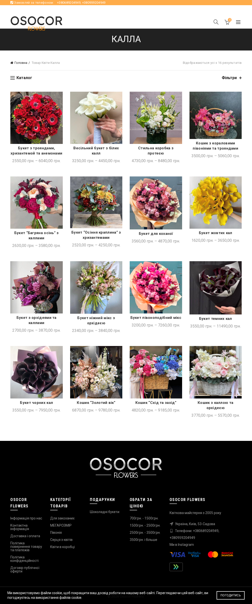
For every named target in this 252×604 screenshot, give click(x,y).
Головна (21, 63)
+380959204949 (94, 2)
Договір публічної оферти (24, 569)
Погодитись (230, 595)
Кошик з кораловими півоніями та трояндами (215, 146)
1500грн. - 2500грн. (145, 525)
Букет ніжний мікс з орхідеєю (96, 320)
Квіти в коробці (62, 547)
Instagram (186, 545)
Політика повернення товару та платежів (26, 546)
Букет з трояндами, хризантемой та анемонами (36, 150)
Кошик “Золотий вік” (96, 402)
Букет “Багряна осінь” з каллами (36, 235)
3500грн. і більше (143, 540)
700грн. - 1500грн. (144, 518)
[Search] (216, 22)
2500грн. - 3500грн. (145, 533)
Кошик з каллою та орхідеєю (215, 405)
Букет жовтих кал (215, 233)
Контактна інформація (19, 527)
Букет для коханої (156, 233)
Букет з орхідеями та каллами (36, 320)
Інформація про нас (26, 518)
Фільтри (229, 77)
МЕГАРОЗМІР (61, 525)
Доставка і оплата (25, 536)
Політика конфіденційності (24, 559)
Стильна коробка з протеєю (155, 150)
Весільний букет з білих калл (96, 150)
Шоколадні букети (104, 512)
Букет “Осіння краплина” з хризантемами (96, 235)
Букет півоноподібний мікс (156, 317)
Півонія (56, 533)
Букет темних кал (215, 318)
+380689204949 (68, 2)
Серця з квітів (61, 540)
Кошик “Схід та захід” (155, 402)
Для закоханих (62, 518)
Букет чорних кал (36, 402)
